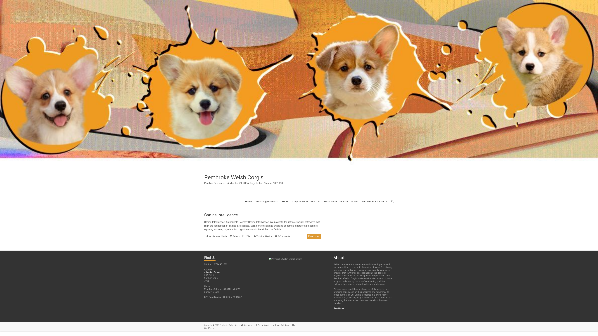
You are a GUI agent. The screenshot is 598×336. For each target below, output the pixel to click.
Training (260, 236)
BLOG (285, 201)
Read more (313, 236)
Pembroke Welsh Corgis (233, 177)
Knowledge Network (267, 201)
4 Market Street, (212, 272)
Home (248, 201)
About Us (315, 201)
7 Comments (284, 236)
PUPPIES (366, 201)
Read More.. (339, 308)
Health (268, 236)
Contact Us (381, 201)
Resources (329, 201)
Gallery (354, 201)
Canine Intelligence (221, 215)
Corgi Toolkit (299, 201)
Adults (342, 201)
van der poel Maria (218, 236)
